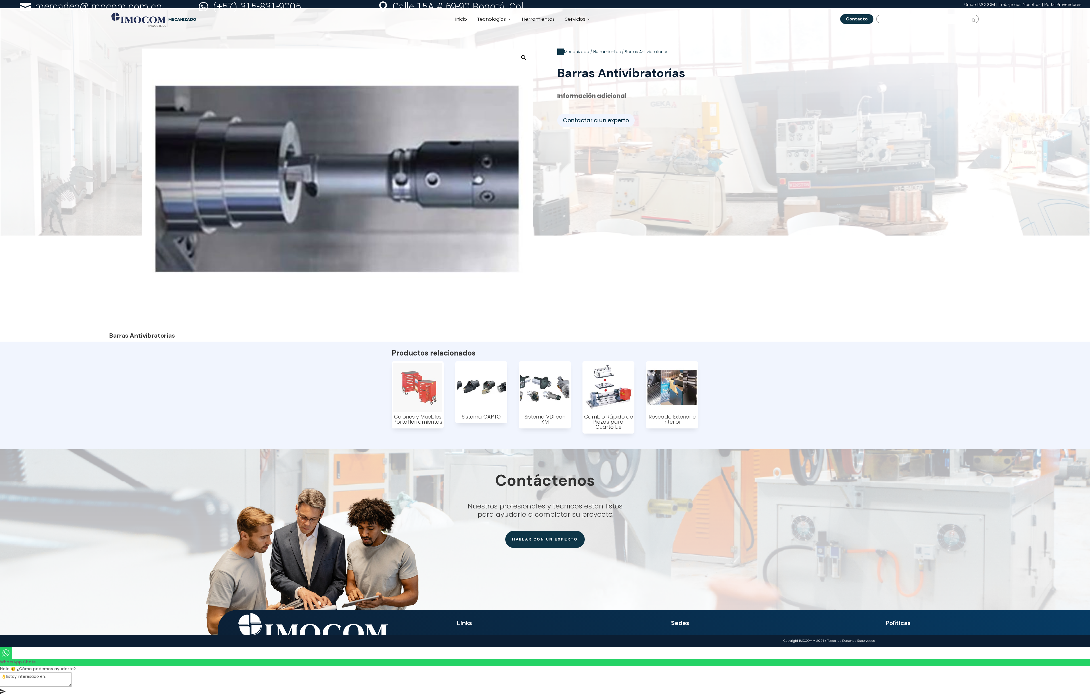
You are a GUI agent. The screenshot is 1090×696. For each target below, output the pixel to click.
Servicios (578, 19)
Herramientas (538, 19)
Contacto (859, 19)
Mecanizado (576, 51)
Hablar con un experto (545, 539)
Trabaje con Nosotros (1020, 4)
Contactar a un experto (596, 120)
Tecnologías (494, 19)
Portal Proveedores (1062, 4)
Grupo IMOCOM (979, 4)
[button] (524, 57)
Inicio (461, 19)
